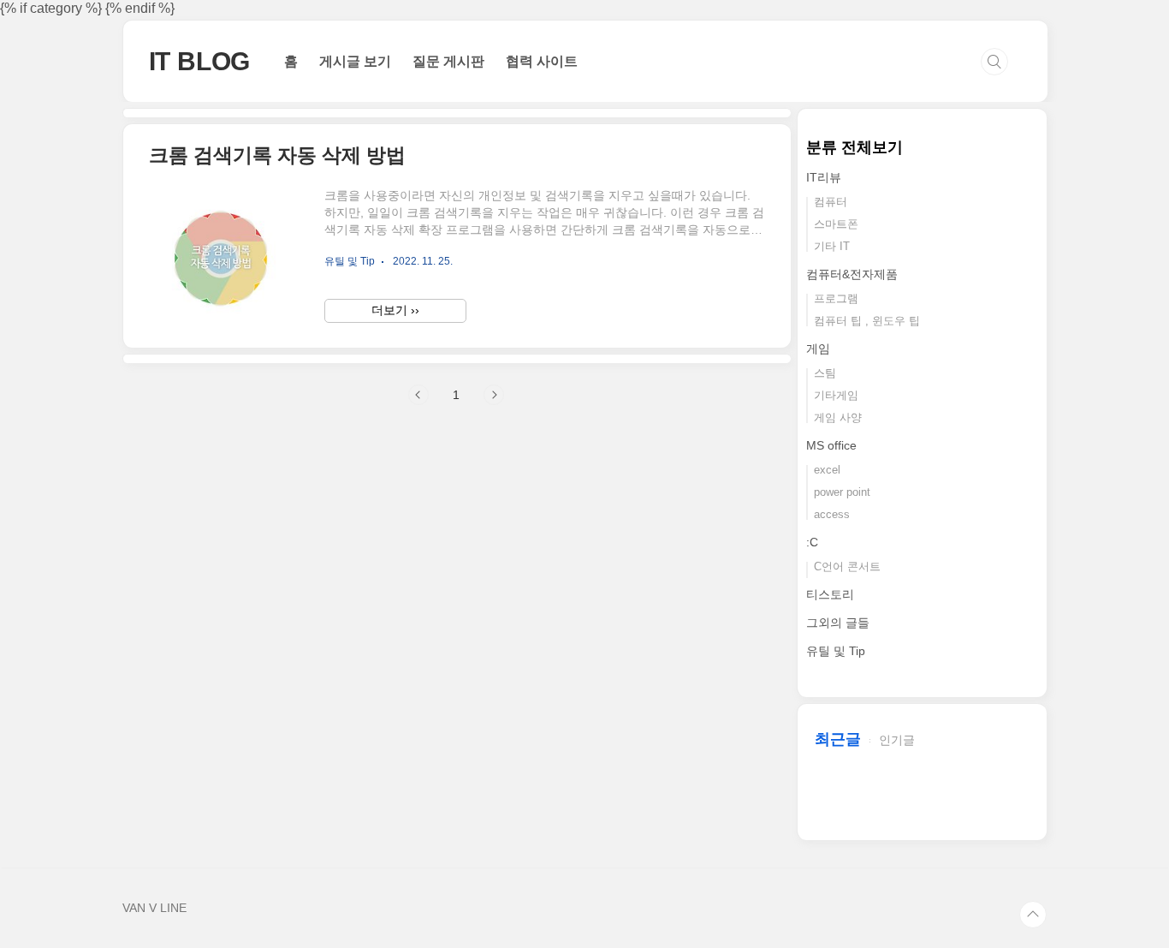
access (832, 514)
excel (827, 469)
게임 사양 (838, 417)
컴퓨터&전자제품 (852, 274)
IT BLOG (200, 61)
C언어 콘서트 (847, 566)
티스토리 (830, 594)
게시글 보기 (355, 61)
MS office (831, 445)
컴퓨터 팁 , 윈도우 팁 (867, 320)
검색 (994, 62)
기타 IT (832, 246)
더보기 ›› (395, 310)
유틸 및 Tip (835, 651)
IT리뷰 (823, 177)
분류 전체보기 (854, 147)
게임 (818, 348)
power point (842, 492)
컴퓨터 (830, 201)
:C (812, 542)
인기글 (897, 740)
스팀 (825, 373)
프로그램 (836, 298)
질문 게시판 (448, 61)
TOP (1033, 914)
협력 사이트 (542, 61)
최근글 (838, 739)
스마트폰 (836, 224)
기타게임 (836, 395)
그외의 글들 (837, 622)
